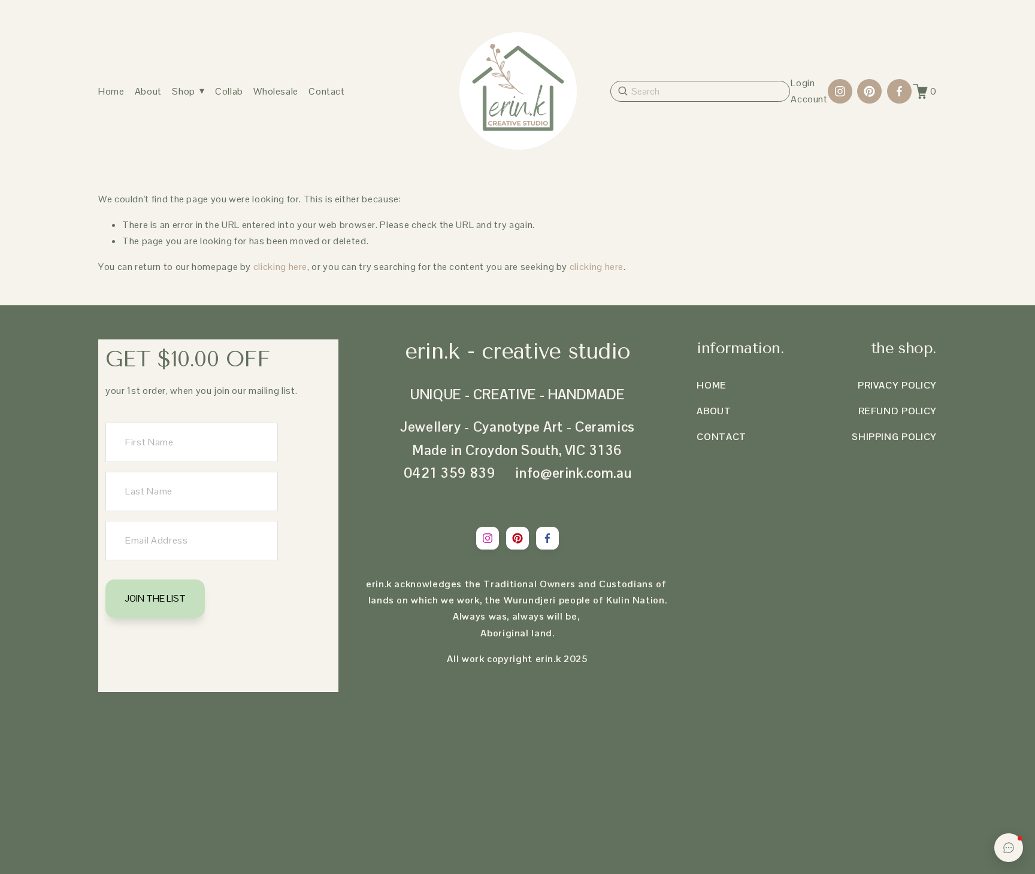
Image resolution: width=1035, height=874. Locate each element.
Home (111, 91)
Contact (326, 91)
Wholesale (275, 91)
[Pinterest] (869, 91)
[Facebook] (899, 91)
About (148, 91)
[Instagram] (840, 91)
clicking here (280, 266)
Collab (229, 91)
